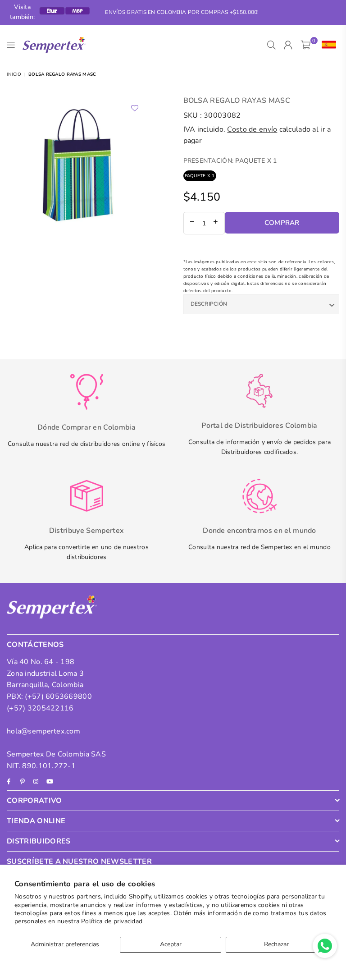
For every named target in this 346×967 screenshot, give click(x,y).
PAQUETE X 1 (200, 176)
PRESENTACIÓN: (230, 160)
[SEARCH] (271, 45)
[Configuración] (326, 45)
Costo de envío (252, 129)
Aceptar (171, 944)
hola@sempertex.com (43, 731)
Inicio (14, 74)
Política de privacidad (111, 921)
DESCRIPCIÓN (209, 303)
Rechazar (276, 944)
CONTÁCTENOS (35, 645)
